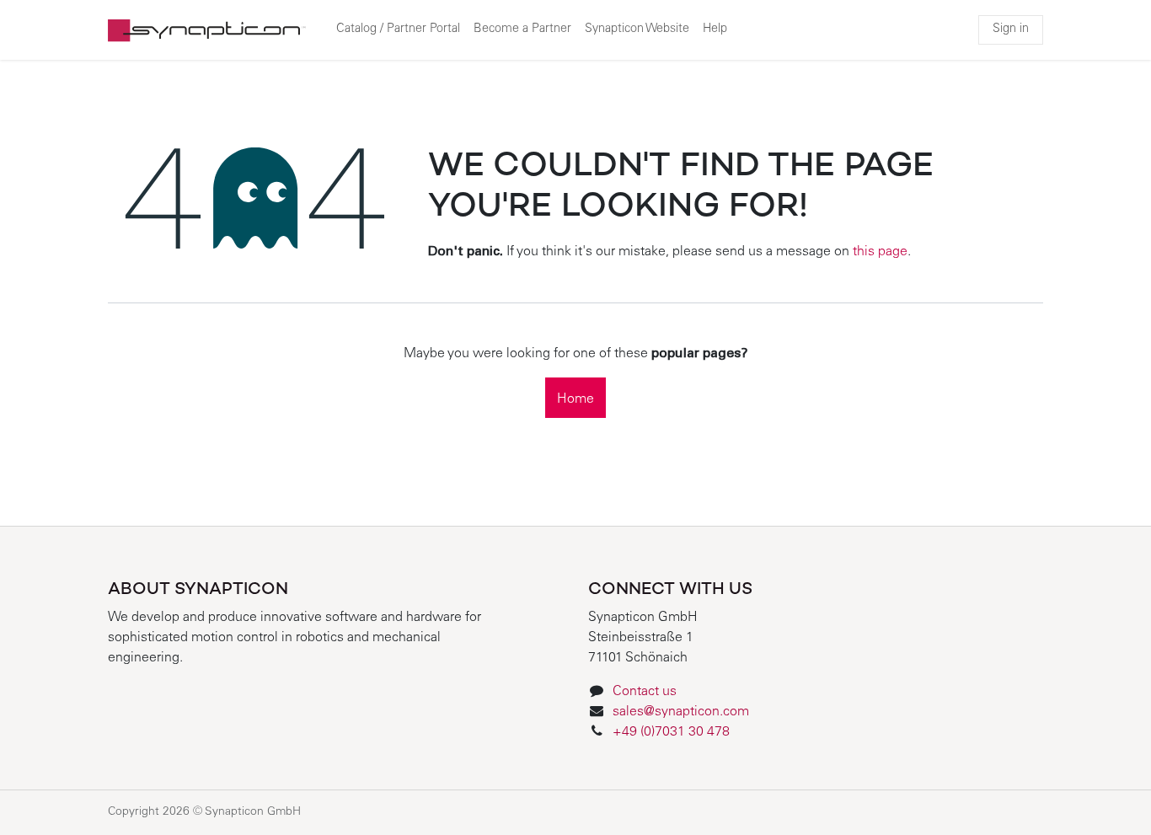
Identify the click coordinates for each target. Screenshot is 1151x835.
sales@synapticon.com (681, 712)
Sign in (1011, 29)
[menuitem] (398, 30)
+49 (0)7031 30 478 (673, 732)
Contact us (645, 692)
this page (880, 252)
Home (575, 399)
